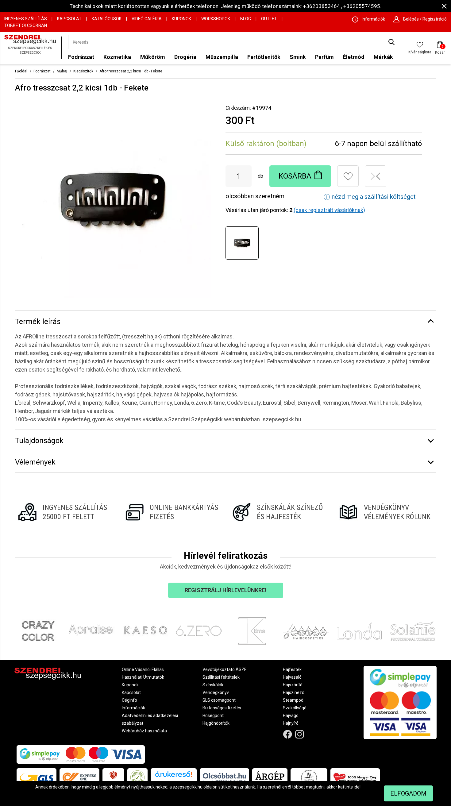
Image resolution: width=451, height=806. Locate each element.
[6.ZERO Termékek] (199, 631)
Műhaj (62, 71)
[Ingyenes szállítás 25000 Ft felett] (64, 512)
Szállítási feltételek (221, 677)
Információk (133, 707)
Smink (298, 57)
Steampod (293, 700)
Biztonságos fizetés (221, 707)
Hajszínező (293, 692)
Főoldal (21, 71)
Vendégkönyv (215, 692)
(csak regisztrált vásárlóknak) (329, 210)
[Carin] (306, 631)
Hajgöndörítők (215, 723)
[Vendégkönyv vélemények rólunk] (386, 512)
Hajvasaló (292, 677)
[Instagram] (299, 734)
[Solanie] (413, 631)
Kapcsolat (69, 18)
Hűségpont (213, 715)
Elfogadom (408, 793)
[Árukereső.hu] (174, 776)
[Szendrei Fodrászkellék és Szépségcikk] (31, 48)
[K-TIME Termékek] (252, 631)
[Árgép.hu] (269, 777)
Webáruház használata (144, 730)
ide (357, 787)
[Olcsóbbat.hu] (224, 777)
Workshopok (215, 18)
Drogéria (185, 57)
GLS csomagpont (219, 700)
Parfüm (324, 57)
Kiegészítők (83, 71)
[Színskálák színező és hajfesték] (279, 512)
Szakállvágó (294, 707)
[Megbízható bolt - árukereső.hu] (137, 777)
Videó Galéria (147, 18)
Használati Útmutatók (143, 677)
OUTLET (269, 18)
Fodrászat (81, 57)
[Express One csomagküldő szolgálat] (79, 777)
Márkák (383, 57)
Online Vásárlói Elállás (143, 669)
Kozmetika (117, 57)
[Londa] (359, 631)
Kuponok (181, 18)
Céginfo (129, 700)
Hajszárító (293, 684)
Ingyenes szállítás (25, 18)
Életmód (353, 57)
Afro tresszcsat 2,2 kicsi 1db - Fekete (130, 71)
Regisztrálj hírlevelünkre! (225, 590)
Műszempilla (222, 57)
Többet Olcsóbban (25, 25)
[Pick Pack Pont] (113, 777)
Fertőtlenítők (263, 57)
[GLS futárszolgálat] (36, 777)
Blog (245, 18)
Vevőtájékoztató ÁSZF (224, 669)
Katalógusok (106, 18)
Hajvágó (291, 715)
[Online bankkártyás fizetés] (172, 512)
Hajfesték (292, 669)
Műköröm (152, 57)
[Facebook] (287, 734)
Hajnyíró (291, 723)
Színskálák (212, 684)
